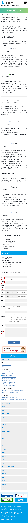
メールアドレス (3, 277)
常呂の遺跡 (5, 248)
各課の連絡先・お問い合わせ (7, 513)
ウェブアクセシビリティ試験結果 (8, 516)
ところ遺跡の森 (6, 239)
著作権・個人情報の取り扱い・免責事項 (9, 512)
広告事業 (4, 480)
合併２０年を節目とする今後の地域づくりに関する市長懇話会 (15, 399)
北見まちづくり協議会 (6, 383)
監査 (3, 463)
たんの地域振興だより (6, 365)
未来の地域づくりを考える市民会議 (9, 397)
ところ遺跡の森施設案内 (8, 243)
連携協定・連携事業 (6, 431)
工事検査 (4, 449)
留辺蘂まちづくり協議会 (7, 375)
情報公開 (4, 456)
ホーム (2, 14)
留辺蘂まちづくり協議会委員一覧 (9, 377)
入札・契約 (4, 445)
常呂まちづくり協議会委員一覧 (8, 385)
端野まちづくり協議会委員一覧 (8, 378)
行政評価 (4, 410)
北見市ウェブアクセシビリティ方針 (8, 515)
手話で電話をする (18, 513)
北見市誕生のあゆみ (6, 403)
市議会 (3, 452)
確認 (14, 342)
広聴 (3, 470)
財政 (3, 417)
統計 (3, 438)
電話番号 (3, 316)
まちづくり (4, 434)
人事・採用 (4, 424)
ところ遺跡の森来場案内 (8, 246)
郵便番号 (3, 306)
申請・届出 (4, 459)
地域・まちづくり (5, 359)
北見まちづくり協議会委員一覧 (8, 382)
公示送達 (4, 487)
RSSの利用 (21, 512)
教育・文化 (7, 14)
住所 (2, 300)
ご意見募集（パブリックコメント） (9, 466)
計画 (3, 427)
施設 (3, 442)
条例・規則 (4, 420)
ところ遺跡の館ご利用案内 (9, 241)
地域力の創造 (4, 484)
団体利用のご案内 (7, 244)
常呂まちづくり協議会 (6, 380)
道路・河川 (4, 473)
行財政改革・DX (5, 413)
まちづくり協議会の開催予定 (8, 373)
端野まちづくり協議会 (6, 371)
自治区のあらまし (5, 366)
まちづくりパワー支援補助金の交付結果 (10, 392)
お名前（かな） (3, 287)
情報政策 (4, 406)
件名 (2, 325)
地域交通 (4, 477)
